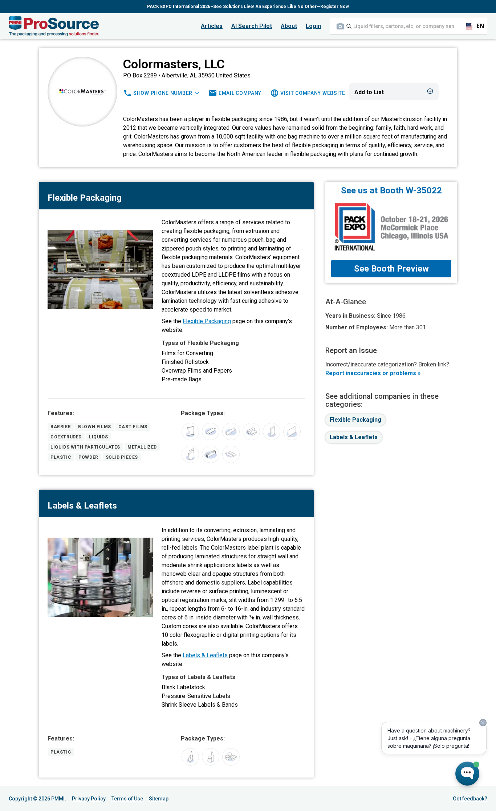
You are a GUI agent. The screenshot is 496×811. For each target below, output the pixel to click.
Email (240, 93)
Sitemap (158, 799)
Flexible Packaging (207, 321)
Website (312, 93)
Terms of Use (127, 799)
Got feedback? (470, 799)
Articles (212, 26)
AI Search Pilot (251, 26)
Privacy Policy (89, 799)
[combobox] (408, 26)
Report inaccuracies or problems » (372, 373)
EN (477, 26)
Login (313, 26)
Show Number (162, 93)
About (289, 26)
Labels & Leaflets (205, 655)
